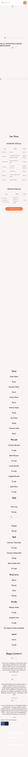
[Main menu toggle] (25, 2)
